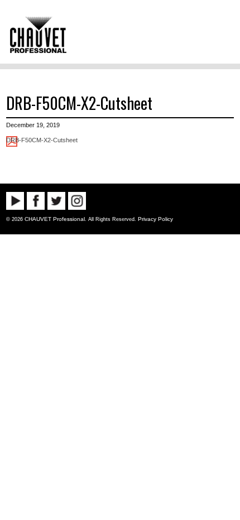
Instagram (77, 201)
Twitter (56, 201)
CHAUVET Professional (55, 219)
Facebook (36, 201)
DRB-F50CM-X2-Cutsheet (79, 102)
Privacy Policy (155, 219)
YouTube (15, 201)
